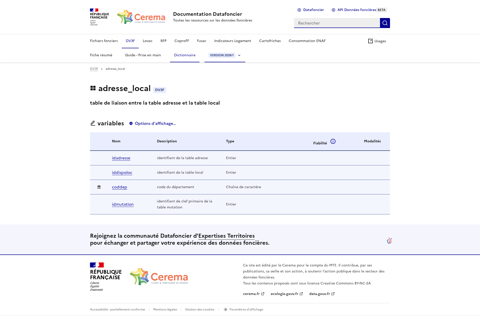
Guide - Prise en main (143, 55)
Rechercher (385, 23)
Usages (380, 41)
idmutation (123, 204)
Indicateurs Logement (232, 41)
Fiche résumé (101, 55)
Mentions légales (165, 309)
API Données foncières (362, 10)
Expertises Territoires (226, 236)
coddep (119, 187)
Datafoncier (313, 10)
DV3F (130, 41)
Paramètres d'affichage (246, 309)
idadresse (121, 158)
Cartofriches (270, 41)
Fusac (201, 41)
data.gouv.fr (319, 293)
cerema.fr (251, 293)
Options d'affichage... (155, 123)
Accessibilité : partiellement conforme (117, 309)
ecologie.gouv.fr (284, 293)
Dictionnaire (185, 55)
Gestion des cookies (199, 309)
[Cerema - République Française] (159, 276)
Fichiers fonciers (104, 41)
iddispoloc (122, 172)
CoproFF (181, 41)
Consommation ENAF (307, 41)
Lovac (147, 41)
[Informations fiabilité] (333, 141)
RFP (163, 41)
